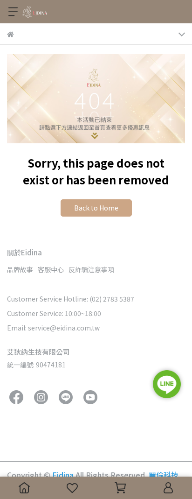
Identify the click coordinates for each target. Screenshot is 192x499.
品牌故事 (20, 269)
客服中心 (51, 269)
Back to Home (96, 207)
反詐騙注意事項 (91, 269)
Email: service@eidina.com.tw (53, 327)
